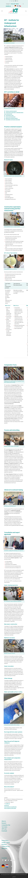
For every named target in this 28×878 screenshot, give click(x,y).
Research (4, 823)
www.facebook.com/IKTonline (10, 806)
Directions (4, 844)
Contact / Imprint (6, 842)
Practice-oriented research (11, 111)
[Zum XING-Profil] (8, 861)
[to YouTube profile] (16, 1)
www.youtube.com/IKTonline (10, 808)
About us (4, 821)
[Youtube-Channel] (11, 861)
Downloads (4, 831)
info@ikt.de (8, 6)
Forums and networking (10, 116)
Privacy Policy (5, 840)
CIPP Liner (4, 829)
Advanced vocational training (12, 118)
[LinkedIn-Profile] (14, 861)
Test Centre (4, 827)
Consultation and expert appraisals (13, 119)
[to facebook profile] (10, 1)
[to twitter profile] (12, 1)
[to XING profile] (14, 1)
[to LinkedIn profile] (18, 1)
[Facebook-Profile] (3, 861)
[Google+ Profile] (17, 861)
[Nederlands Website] (7, 867)
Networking (4, 848)
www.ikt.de (6, 805)
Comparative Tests (9, 115)
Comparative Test (6, 825)
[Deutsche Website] (3, 867)
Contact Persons (6, 846)
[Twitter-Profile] (5, 861)
